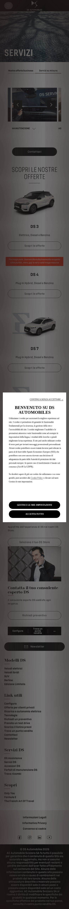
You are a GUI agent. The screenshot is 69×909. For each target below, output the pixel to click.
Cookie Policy (37, 478)
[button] (46, 399)
